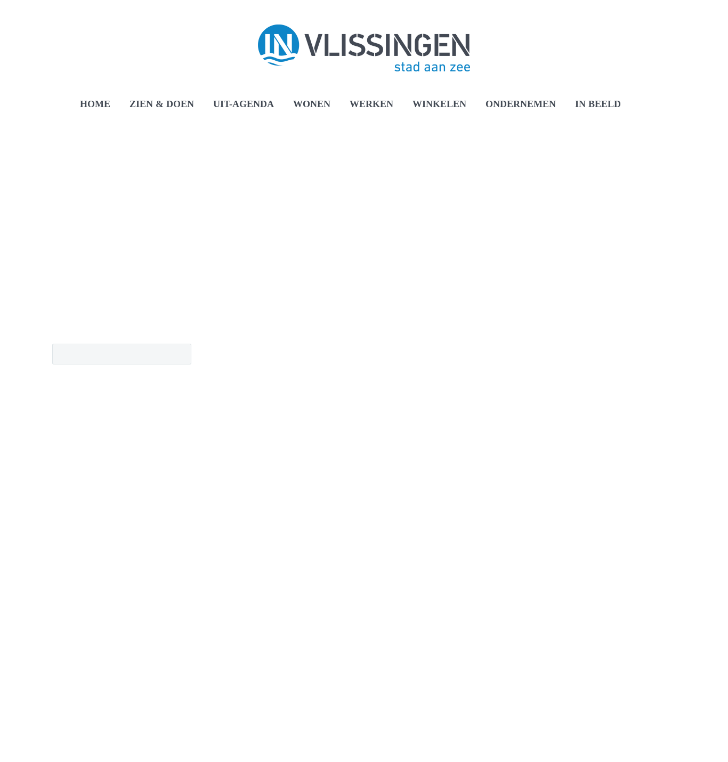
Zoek (179, 354)
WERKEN (371, 104)
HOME (95, 104)
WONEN (311, 104)
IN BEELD (598, 104)
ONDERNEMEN (521, 104)
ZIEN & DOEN (162, 104)
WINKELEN (439, 104)
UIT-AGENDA (243, 104)
